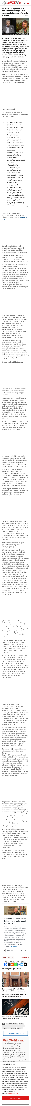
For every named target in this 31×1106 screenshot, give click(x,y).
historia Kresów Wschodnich (16, 1026)
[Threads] (25, 964)
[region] (15, 1084)
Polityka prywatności (12, 1093)
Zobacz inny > (24, 957)
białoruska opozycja (12, 1023)
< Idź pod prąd (8, 957)
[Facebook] (5, 964)
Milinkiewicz (6, 1028)
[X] (9, 964)
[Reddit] (12, 964)
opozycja (13, 1028)
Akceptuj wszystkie (15, 1098)
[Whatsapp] (15, 964)
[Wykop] (18, 964)
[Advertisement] (15, 96)
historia (5, 1026)
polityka (19, 1028)
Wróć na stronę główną (16, 1033)
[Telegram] (22, 964)
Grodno (21, 1023)
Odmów (16, 1102)
